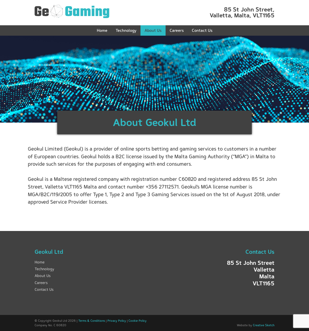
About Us (153, 30)
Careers (177, 30)
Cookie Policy (137, 320)
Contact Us (202, 30)
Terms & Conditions (91, 320)
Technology (126, 30)
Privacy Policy (116, 320)
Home (102, 30)
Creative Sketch (263, 325)
